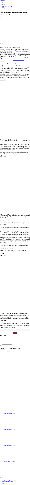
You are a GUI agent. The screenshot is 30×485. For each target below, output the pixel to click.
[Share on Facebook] (4, 45)
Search (8, 351)
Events (2, 3)
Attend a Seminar (5, 4)
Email (1, 345)
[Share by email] (14, 45)
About (4, 8)
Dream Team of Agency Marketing (7, 6)
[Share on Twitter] (6, 45)
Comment (1, 342)
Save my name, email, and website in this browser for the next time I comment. (10, 348)
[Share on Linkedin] (12, 45)
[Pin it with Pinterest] (10, 45)
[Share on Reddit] (8, 45)
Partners (3, 7)
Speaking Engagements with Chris (7, 5)
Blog (2, 2)
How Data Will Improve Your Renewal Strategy (7, 481)
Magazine (3, 1)
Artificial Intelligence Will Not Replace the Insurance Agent (9, 480)
